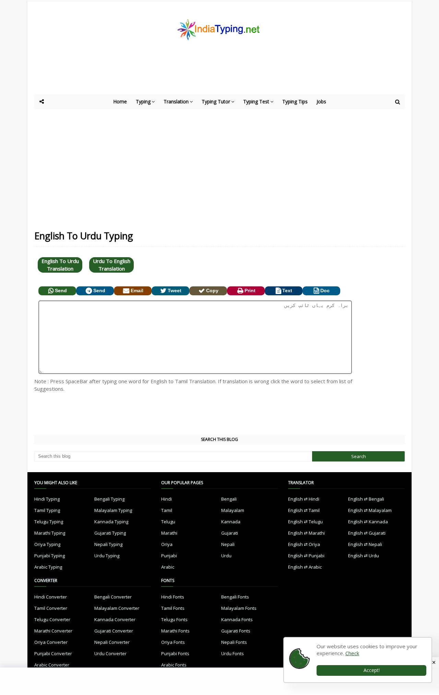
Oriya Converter (51, 642)
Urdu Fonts (232, 653)
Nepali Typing (108, 544)
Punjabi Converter (53, 653)
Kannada (230, 522)
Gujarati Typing (110, 533)
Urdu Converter (110, 653)
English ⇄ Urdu (363, 555)
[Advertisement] (202, 75)
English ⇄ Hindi (303, 499)
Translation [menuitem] (176, 101)
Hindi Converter (50, 597)
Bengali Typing (109, 499)
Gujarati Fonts (235, 631)
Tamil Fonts (173, 608)
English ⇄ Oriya (304, 544)
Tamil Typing (47, 510)
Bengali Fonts (235, 597)
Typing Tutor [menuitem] (216, 101)
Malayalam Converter (116, 608)
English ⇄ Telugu (305, 522)
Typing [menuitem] (143, 101)
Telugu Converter (52, 619)
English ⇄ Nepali (365, 544)
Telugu (168, 522)
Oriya (167, 544)
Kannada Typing (111, 522)
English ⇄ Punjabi (306, 555)
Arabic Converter (51, 665)
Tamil (166, 510)
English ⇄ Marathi (306, 533)
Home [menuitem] (120, 101)
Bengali (229, 499)
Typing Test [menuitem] (256, 101)
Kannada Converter (114, 619)
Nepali (228, 544)
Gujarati (229, 533)
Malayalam (232, 510)
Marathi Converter (53, 631)
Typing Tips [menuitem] (295, 101)
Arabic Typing (48, 567)
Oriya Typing (47, 544)
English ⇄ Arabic (305, 567)
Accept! (372, 670)
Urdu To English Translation (111, 265)
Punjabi (169, 555)
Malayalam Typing (113, 510)
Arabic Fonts (174, 665)
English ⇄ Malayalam (370, 510)
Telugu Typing (48, 522)
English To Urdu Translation (60, 265)
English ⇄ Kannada (368, 522)
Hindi (166, 499)
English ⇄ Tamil (304, 510)
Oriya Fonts (173, 642)
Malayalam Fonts (239, 608)
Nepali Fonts (234, 642)
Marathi (169, 533)
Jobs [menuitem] (321, 101)
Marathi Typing (49, 533)
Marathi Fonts (175, 631)
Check (352, 653)
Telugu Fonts (174, 619)
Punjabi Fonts (175, 653)
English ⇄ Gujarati (366, 533)
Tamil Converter (50, 608)
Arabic (167, 567)
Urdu (226, 555)
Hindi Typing (47, 499)
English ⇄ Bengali (366, 499)
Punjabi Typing (49, 555)
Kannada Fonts (237, 619)
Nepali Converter (112, 642)
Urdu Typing (106, 555)
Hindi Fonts (172, 597)
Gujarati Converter (113, 631)
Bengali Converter (113, 597)
